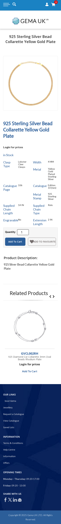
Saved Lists (8, 427)
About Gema (9, 401)
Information (9, 456)
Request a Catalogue (13, 414)
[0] (53, 4)
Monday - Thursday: (14, 478)
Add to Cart (15, 241)
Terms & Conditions (13, 443)
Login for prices (13, 147)
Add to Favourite (44, 241)
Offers (6, 463)
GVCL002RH (29, 353)
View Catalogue (11, 421)
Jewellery (8, 407)
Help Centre (9, 450)
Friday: (7, 485)
